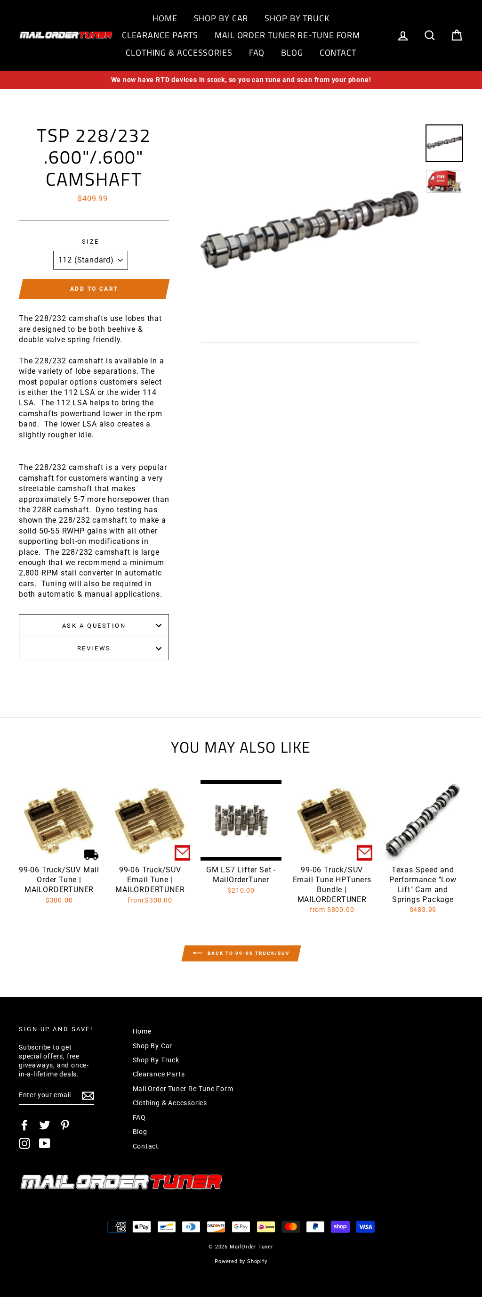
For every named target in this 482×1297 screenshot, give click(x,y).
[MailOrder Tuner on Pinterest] (65, 1125)
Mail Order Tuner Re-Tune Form (287, 35)
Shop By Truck (297, 18)
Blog (292, 52)
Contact (338, 52)
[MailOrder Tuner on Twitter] (44, 1125)
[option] (241, 79)
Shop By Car (221, 18)
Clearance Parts (160, 35)
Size (90, 241)
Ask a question (94, 625)
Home (165, 18)
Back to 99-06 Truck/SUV (248, 953)
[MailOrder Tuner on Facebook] (24, 1125)
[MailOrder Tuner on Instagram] (24, 1143)
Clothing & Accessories (179, 52)
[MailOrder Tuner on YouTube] (44, 1143)
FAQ (257, 52)
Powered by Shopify (241, 1261)
